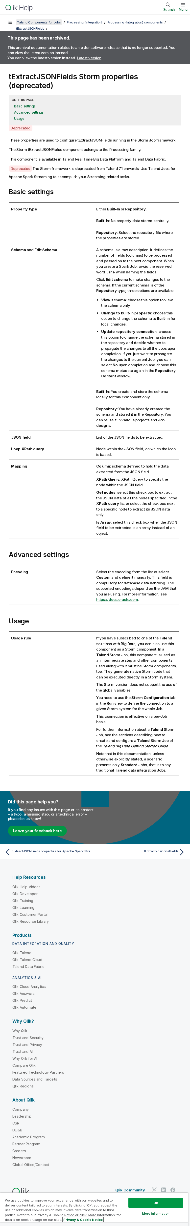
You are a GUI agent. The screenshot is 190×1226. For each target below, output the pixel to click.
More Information (156, 1213)
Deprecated (20, 128)
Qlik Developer (25, 894)
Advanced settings (29, 112)
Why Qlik (19, 1031)
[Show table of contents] (10, 22)
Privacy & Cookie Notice (83, 1220)
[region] (94, 1209)
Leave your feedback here (37, 830)
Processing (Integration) (84, 22)
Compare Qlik (24, 1065)
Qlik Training (22, 901)
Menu (183, 9)
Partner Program (26, 1144)
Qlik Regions (23, 1086)
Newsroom (21, 1158)
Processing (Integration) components (135, 22)
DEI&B (17, 1130)
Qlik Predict (22, 1000)
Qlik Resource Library (30, 921)
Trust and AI (22, 1051)
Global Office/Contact (30, 1165)
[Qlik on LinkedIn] (163, 1190)
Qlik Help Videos (26, 887)
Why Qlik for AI (24, 1058)
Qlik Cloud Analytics (29, 986)
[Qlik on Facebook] (173, 1190)
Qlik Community (130, 1190)
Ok (155, 1203)
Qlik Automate (24, 1007)
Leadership (22, 1116)
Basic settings (25, 106)
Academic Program (28, 1137)
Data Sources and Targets (34, 1079)
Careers (19, 1151)
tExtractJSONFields (30, 28)
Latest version (89, 58)
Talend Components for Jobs (39, 22)
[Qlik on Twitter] (154, 1190)
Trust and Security (28, 1038)
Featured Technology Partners (38, 1072)
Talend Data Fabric (28, 966)
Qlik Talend (21, 953)
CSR (15, 1123)
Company (20, 1109)
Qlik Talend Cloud (27, 960)
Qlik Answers (23, 993)
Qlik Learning (23, 907)
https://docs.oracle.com (117, 599)
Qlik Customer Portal (30, 914)
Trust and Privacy (27, 1044)
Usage (19, 118)
